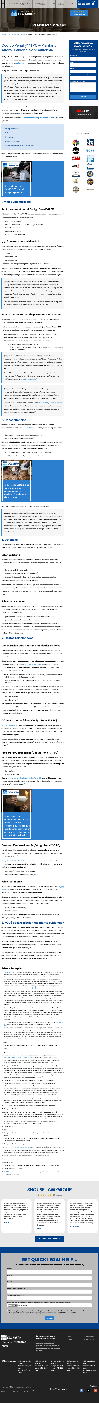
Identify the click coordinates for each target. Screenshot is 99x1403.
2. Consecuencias (11, 133)
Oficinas (69, 3)
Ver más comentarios (49, 1238)
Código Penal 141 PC (10, 972)
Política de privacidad (15, 1390)
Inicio (69, 1336)
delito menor (31, 428)
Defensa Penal (6, 34)
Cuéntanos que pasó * (78, 81)
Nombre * (73, 56)
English (70, 1339)
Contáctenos (90, 1339)
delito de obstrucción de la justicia (46, 107)
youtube (95, 1390)
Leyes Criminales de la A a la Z (22, 4)
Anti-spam (26, 1390)
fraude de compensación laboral (49, 403)
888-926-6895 (84, 4)
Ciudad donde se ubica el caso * (81, 75)
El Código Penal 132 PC (9, 725)
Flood (33, 988)
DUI (54, 3)
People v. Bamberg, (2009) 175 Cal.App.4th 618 (17, 1147)
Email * (72, 69)
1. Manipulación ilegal (12, 129)
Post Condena (60, 4)
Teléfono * (73, 62)
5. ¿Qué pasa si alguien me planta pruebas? (19, 145)
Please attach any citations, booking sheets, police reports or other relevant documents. (39, 1302)
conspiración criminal (34, 664)
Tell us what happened (15, 1295)
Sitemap (34, 1391)
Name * (9, 1269)
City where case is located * (17, 1288)
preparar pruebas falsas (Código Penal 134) (26, 778)
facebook (81, 1390)
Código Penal (17, 34)
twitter (88, 1390)
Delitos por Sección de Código (42, 4)
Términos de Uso (4, 1390)
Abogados (9, 3)
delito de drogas (29, 379)
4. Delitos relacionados (12, 141)
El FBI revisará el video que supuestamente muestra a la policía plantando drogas (31, 1172)
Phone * (10, 1275)
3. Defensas (9, 137)
